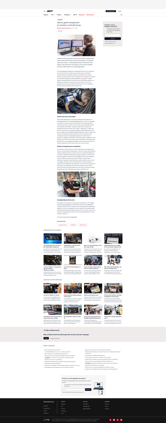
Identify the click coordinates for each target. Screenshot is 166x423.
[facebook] (110, 420)
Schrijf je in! (113, 38)
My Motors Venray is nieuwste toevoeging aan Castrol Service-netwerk (99, 367)
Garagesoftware (83, 225)
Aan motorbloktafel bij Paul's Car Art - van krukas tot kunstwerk (57, 352)
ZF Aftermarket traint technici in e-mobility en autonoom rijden (98, 357)
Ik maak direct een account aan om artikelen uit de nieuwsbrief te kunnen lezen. (113, 30)
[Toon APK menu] (54, 14)
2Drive (82, 78)
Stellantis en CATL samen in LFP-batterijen (53, 359)
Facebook (107, 404)
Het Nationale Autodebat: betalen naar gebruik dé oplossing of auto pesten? (60, 361)
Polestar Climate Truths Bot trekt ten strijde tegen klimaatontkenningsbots (60, 355)
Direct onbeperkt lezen (111, 11)
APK (62, 406)
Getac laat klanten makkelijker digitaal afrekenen (95, 355)
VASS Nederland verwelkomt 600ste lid (52, 363)
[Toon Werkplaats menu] (71, 14)
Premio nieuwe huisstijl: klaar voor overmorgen (94, 365)
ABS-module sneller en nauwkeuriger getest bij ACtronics (56, 353)
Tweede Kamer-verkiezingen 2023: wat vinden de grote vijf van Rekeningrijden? (101, 369)
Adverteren (46, 413)
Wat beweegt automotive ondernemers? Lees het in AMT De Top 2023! (59, 367)
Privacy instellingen (93, 420)
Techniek (63, 408)
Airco (62, 413)
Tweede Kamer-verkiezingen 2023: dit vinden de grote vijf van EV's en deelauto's (101, 359)
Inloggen (119, 11)
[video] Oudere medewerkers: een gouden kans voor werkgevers (104, 363)
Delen (61, 31)
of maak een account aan (55, 338)
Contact (45, 410)
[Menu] (45, 11)
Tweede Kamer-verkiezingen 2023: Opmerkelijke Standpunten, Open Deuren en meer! (62, 365)
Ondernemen (73, 225)
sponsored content (63, 225)
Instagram (107, 408)
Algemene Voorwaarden (72, 420)
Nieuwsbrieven (49, 402)
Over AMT (46, 405)
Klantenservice (47, 408)
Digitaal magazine (86, 408)
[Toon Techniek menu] (62, 14)
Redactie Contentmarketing (63, 28)
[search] (121, 15)
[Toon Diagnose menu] (49, 14)
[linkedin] (114, 420)
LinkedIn (106, 406)
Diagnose (63, 404)
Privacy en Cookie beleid (83, 420)
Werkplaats (63, 411)
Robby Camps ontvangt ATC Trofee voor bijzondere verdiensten (98, 350)
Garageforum (86, 404)
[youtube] (121, 420)
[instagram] (117, 420)
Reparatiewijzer (86, 406)
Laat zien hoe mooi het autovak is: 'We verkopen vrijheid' (62, 357)
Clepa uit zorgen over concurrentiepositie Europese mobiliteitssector (99, 361)
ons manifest (72, 419)
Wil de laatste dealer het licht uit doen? (52, 350)
